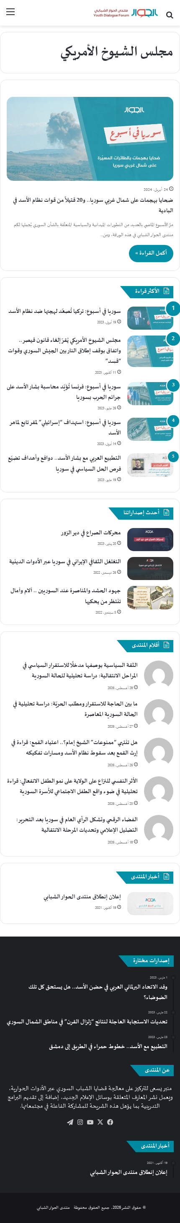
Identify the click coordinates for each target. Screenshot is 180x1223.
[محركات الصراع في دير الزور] (150, 539)
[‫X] (100, 1122)
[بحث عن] (169, 15)
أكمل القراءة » (151, 253)
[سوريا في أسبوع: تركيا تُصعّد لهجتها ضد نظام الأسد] (150, 318)
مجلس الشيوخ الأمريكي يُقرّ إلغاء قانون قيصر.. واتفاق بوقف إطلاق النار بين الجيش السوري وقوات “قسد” (64, 351)
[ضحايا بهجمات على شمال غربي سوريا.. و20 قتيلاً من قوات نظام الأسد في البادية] (90, 139)
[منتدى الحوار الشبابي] (125, 13)
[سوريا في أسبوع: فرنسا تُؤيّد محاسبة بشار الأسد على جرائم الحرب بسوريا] (150, 393)
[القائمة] (10, 15)
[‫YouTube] (90, 1122)
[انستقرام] (80, 1122)
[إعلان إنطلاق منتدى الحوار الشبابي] (150, 903)
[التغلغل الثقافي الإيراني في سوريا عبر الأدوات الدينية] (150, 568)
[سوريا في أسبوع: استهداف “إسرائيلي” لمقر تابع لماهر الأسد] (150, 429)
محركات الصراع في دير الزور (91, 533)
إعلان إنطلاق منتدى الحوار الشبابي (82, 897)
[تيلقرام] (70, 1122)
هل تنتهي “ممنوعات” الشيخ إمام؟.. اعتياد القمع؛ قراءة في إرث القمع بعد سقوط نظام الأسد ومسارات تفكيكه (74, 748)
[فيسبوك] (110, 1122)
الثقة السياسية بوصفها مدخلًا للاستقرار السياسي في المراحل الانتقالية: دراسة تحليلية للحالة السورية (80, 671)
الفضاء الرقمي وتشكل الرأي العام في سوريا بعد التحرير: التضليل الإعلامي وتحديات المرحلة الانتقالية (77, 825)
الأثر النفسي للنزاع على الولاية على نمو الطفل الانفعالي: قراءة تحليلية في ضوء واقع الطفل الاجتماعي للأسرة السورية (72, 786)
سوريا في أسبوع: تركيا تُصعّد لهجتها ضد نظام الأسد (64, 312)
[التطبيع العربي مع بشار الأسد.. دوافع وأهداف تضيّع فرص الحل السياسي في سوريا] (150, 464)
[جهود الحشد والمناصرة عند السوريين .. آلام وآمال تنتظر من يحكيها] (150, 597)
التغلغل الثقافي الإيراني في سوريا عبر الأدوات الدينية (65, 562)
